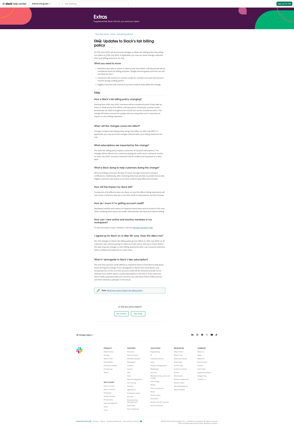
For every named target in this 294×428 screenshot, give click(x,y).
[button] (121, 313)
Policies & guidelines (125, 34)
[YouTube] (212, 335)
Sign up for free (284, 4)
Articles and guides (40, 4)
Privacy (96, 421)
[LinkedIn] (192, 335)
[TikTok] (217, 335)
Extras (113, 34)
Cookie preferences (114, 421)
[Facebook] (202, 335)
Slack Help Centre (102, 34)
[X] (207, 335)
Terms (102, 421)
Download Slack (82, 421)
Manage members (140, 227)
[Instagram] (197, 335)
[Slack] (79, 379)
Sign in (271, 4)
